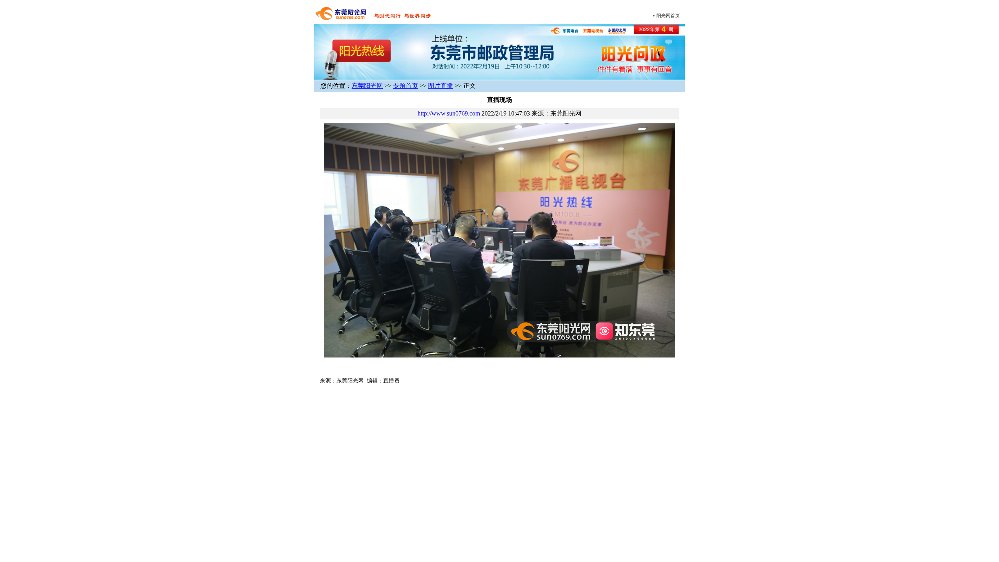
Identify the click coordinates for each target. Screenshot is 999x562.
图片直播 (440, 85)
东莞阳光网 (367, 85)
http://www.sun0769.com (449, 113)
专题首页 (405, 85)
